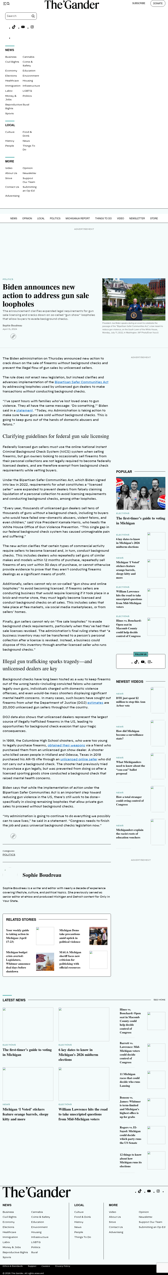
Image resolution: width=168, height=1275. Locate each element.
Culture (9, 132)
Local (41, 218)
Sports (9, 114)
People (9, 146)
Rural (26, 105)
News (26, 141)
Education (29, 71)
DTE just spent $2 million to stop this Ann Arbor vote (130, 702)
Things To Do (103, 218)
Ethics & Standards (13, 1266)
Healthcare (12, 81)
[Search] (33, 16)
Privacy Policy (62, 1266)
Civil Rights (12, 62)
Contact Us (12, 187)
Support (32, 1266)
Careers (46, 1266)
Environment (31, 76)
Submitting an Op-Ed (152, 1227)
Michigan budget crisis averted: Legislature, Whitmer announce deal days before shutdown (18, 961)
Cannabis (28, 57)
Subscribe (138, 3)
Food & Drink (82, 1217)
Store (8, 178)
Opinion (28, 168)
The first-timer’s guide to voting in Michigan (140, 520)
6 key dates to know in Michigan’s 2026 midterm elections (128, 543)
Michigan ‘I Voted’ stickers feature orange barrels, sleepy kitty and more (128, 570)
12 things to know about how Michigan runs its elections (131, 1160)
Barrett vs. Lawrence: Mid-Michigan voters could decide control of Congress (130, 1052)
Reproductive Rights (15, 1252)
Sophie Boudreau (12, 325)
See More (159, 1000)
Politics (27, 96)
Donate (158, 3)
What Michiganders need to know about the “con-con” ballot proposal (130, 767)
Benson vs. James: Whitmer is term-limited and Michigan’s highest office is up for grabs (130, 1107)
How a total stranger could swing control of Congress (130, 801)
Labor (9, 91)
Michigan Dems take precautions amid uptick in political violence (69, 936)
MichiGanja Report (78, 218)
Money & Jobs (12, 1247)
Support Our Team (150, 1222)
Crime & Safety (40, 1217)
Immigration (13, 86)
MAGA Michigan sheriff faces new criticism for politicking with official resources (70, 960)
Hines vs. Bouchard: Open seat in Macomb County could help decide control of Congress (128, 628)
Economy (11, 71)
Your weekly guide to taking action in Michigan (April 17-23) (17, 936)
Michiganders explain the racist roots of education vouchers (129, 834)
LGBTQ (27, 91)
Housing (28, 81)
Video (8, 168)
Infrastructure (31, 86)
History (9, 141)
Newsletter (29, 173)
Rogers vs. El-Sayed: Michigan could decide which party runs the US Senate (130, 1135)
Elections (11, 76)
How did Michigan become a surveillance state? (129, 735)
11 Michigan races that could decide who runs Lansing (130, 1080)
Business (10, 57)
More (113, 1205)
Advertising (12, 196)
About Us (11, 173)
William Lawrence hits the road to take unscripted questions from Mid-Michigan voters (129, 599)
